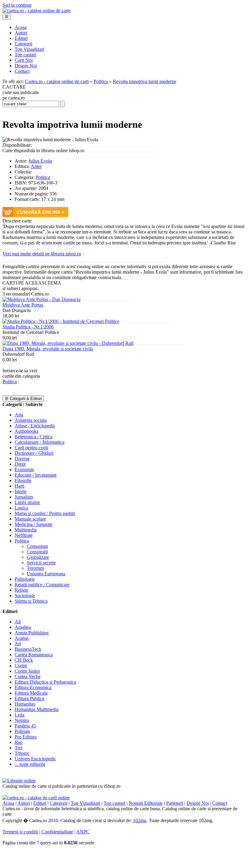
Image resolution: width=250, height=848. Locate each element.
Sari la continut (16, 5)
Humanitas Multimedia (37, 709)
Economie (24, 469)
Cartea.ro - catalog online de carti (57, 81)
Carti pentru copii (31, 447)
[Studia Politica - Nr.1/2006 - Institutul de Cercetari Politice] (60, 321)
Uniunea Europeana (46, 573)
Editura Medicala (31, 693)
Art (18, 643)
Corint (21, 665)
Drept (20, 464)
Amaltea (23, 627)
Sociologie (25, 595)
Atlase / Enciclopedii (35, 425)
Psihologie (25, 579)
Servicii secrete (41, 562)
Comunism (37, 546)
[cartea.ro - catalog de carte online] (36, 10)
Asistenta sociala (31, 420)
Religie (21, 590)
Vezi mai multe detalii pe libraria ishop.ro (41, 253)
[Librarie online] (19, 780)
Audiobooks (26, 431)
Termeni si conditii (20, 831)
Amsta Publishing (32, 632)
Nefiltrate (24, 535)
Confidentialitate (57, 831)
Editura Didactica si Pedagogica (45, 682)
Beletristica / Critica (33, 436)
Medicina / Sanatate (33, 524)
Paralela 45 (25, 725)
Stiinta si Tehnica (31, 601)
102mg (139, 820)
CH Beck (24, 660)
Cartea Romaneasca (34, 654)
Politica (101, 81)
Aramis (22, 638)
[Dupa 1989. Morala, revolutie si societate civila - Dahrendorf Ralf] (68, 343)
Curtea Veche (28, 676)
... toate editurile (30, 764)
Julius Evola (40, 160)
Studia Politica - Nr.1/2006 (28, 326)
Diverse (22, 458)
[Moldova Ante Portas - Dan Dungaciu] (41, 299)
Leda (19, 714)
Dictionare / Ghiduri (34, 453)
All (18, 621)
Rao (19, 742)
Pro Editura (26, 736)
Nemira (22, 720)
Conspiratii (37, 551)
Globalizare (38, 557)
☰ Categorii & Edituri (23, 398)
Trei (18, 747)
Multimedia (26, 529)
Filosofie (23, 480)
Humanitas (25, 703)
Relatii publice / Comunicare (42, 584)
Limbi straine (27, 502)
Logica (21, 507)
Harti (19, 486)
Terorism (35, 568)
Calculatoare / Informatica (39, 442)
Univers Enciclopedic (35, 758)
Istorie (21, 491)
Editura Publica (29, 698)
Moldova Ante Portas (22, 304)
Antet (36, 166)
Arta (19, 414)
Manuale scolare (30, 518)
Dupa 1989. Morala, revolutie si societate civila (47, 348)
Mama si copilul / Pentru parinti (45, 513)
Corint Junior (27, 671)
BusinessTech (28, 649)
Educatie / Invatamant (35, 475)
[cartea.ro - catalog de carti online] (36, 797)
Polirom (22, 731)
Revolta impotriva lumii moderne (144, 81)
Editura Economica (33, 687)
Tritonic (22, 753)
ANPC (83, 831)
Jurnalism (24, 496)
